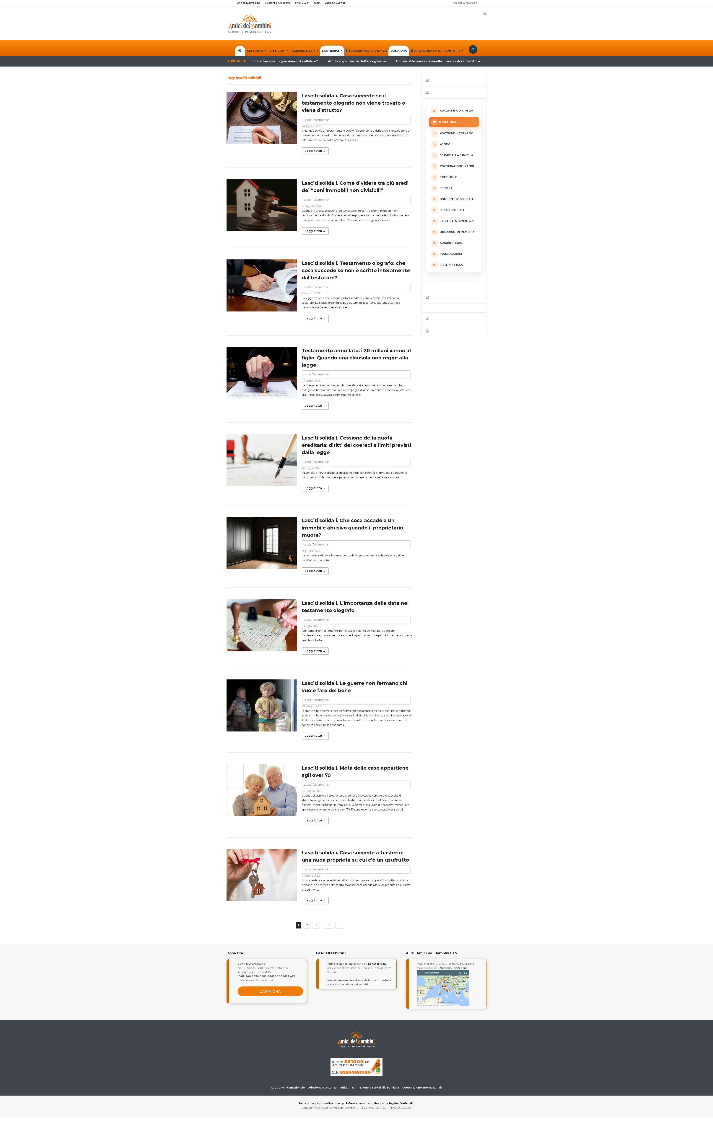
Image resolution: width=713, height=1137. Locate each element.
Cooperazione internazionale (422, 1087)
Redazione (306, 1103)
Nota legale (390, 1103)
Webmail (406, 1103)
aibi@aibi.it (460, 967)
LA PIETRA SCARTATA (277, 3)
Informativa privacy (330, 1103)
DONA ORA (398, 50)
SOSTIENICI (330, 50)
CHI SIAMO (255, 50)
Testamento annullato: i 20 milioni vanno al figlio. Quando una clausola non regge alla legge (356, 358)
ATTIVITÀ (277, 50)
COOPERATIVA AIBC (248, 3)
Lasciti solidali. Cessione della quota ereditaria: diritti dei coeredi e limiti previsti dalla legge (356, 445)
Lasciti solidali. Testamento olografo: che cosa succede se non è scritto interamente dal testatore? (356, 270)
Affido (344, 1087)
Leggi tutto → (315, 151)
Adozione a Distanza (369, 50)
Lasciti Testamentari (316, 120)
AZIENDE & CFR (303, 50)
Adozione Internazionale (288, 1087)
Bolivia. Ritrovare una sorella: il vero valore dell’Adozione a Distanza (399, 61)
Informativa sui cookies (362, 1103)
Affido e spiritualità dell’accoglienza (306, 61)
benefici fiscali (377, 963)
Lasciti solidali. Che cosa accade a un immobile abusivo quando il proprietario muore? (352, 527)
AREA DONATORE (335, 3)
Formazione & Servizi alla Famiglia (375, 1087)
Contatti (452, 50)
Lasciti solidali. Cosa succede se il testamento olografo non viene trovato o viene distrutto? (353, 103)
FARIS (317, 3)
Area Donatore (427, 50)
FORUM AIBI (302, 3)
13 (329, 925)
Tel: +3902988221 (443, 967)
